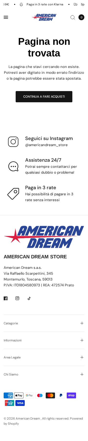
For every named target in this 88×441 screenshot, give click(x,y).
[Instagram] (20, 298)
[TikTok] (32, 298)
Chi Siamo (11, 374)
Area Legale (12, 357)
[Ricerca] (73, 17)
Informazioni (13, 340)
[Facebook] (9, 298)
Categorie (11, 323)
